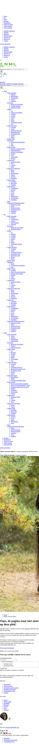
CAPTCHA (3, 668)
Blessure (13, 234)
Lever (12, 193)
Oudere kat (10, 300)
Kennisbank (7, 23)
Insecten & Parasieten (17, 273)
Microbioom (14, 96)
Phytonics (6, 705)
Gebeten (13, 114)
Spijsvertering (11, 186)
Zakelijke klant (8, 664)
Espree (6, 700)
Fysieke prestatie (15, 106)
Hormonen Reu (15, 132)
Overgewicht (14, 198)
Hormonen (10, 140)
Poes (12, 267)
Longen (13, 165)
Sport (8, 201)
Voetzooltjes (14, 157)
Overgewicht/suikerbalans (18, 380)
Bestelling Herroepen (10, 689)
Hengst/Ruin (14, 377)
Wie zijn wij (7, 37)
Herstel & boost (15, 208)
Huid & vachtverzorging (18, 149)
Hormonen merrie (16, 370)
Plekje (12, 121)
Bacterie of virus (15, 204)
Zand (12, 423)
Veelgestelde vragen (9, 691)
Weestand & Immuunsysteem (15, 426)
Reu (12, 144)
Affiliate (6, 32)
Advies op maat (8, 24)
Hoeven (13, 346)
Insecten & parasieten (17, 152)
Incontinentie (14, 173)
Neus (12, 167)
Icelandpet (7, 703)
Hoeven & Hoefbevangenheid (19, 384)
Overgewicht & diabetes (18, 142)
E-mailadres (6, 658)
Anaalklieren (14, 188)
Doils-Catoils (7, 701)
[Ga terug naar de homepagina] (8, 67)
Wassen (13, 158)
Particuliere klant (8, 666)
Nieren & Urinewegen (13, 168)
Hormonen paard (12, 375)
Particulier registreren (6, 84)
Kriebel (13, 153)
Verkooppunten (8, 36)
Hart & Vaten (11, 139)
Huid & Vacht (11, 147)
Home (5, 615)
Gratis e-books (8, 26)
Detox (12, 172)
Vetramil (6, 710)
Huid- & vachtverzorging (18, 272)
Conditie (13, 270)
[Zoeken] (1, 71)
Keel (12, 163)
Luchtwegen (10, 160)
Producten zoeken (5, 69)
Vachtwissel (14, 392)
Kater (12, 264)
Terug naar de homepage (7, 648)
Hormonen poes (15, 255)
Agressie (13, 127)
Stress (12, 137)
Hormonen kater (15, 254)
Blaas (12, 170)
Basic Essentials (11, 93)
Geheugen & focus (16, 252)
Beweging (10, 103)
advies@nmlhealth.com (12, 727)
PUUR (6, 706)
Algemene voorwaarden (10, 740)
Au (12, 111)
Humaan (6, 21)
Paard (5, 19)
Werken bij (7, 39)
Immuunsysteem (15, 150)
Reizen (13, 135)
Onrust (13, 117)
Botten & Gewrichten (17, 227)
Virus (12, 434)
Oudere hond (11, 180)
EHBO (9, 109)
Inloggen (6, 34)
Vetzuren (13, 101)
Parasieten (14, 199)
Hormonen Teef (15, 134)
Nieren (13, 175)
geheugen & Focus (16, 130)
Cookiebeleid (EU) (9, 741)
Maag (12, 195)
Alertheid (13, 181)
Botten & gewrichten (17, 104)
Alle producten (8, 28)
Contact (6, 41)
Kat (5, 18)
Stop (5, 708)
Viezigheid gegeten (16, 122)
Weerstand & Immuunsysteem (15, 203)
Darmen (13, 190)
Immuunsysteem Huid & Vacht (20, 387)
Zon (12, 124)
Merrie (13, 379)
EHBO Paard (11, 349)
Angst (12, 129)
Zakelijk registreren (9, 31)
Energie (13, 94)
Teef (12, 145)
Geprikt (13, 116)
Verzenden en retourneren (11, 688)
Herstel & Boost (15, 326)
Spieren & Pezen (15, 107)
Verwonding (14, 359)
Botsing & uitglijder (16, 112)
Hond (5, 16)
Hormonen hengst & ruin (18, 369)
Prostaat (13, 176)
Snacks (13, 99)
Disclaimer (7, 738)
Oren (12, 119)
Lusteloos (13, 211)
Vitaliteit (13, 185)
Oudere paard (11, 408)
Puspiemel (14, 178)
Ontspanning (14, 98)
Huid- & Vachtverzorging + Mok (20, 385)
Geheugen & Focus (16, 367)
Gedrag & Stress (12, 126)
